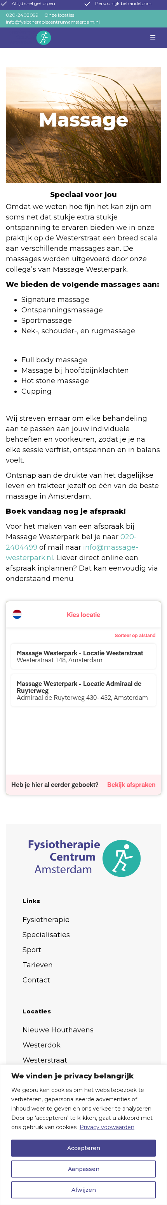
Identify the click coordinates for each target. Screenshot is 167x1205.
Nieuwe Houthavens (58, 1030)
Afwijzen (83, 1189)
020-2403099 (22, 15)
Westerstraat (45, 1060)
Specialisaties (46, 935)
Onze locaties (59, 15)
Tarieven (38, 965)
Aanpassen (83, 1169)
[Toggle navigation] (153, 38)
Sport (32, 950)
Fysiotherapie (46, 919)
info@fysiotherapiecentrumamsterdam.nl (53, 22)
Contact (36, 980)
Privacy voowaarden (107, 1127)
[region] (83, 1134)
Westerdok (42, 1045)
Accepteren (83, 1148)
